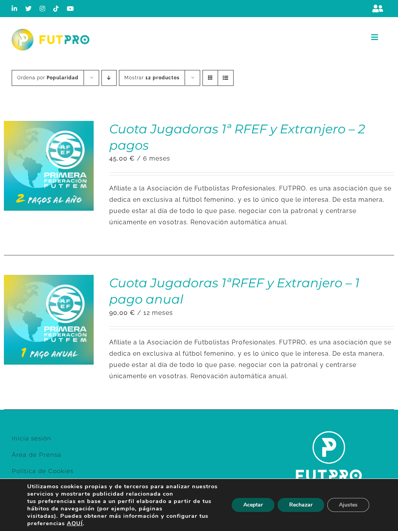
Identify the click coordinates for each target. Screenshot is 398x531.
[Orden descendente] (109, 78)
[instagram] (42, 8)
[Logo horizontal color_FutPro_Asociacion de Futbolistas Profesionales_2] (50, 31)
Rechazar (300, 504)
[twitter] (28, 8)
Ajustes (348, 504)
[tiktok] (56, 8)
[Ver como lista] (225, 78)
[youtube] (70, 8)
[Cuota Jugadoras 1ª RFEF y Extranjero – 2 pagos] (49, 126)
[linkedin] (14, 8)
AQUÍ (75, 523)
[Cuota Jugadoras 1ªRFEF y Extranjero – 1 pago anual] (49, 280)
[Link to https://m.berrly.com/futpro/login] (377, 8)
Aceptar (253, 504)
